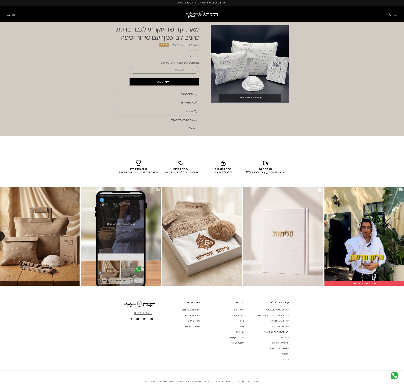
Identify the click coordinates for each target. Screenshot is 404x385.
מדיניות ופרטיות (191, 315)
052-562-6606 (143, 313)
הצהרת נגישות (192, 326)
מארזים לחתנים (280, 326)
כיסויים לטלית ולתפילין (277, 309)
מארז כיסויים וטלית (279, 320)
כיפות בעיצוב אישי (279, 348)
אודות (241, 326)
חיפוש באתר (237, 343)
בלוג (242, 320)
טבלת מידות (193, 56)
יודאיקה (285, 359)
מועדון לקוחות (237, 315)
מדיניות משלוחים (191, 309)
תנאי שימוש (194, 320)
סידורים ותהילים (280, 343)
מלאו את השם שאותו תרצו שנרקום (179, 62)
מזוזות (285, 354)
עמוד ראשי (238, 309)
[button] (395, 14)
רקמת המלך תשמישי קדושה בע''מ (237, 381)
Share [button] (192, 128)
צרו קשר (240, 331)
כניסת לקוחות (237, 337)
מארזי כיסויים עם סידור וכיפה (273, 315)
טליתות (285, 337)
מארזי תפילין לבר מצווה (276, 331)
